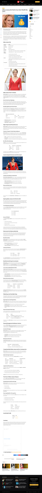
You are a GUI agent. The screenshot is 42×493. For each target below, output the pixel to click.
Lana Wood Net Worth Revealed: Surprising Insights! (15, 469)
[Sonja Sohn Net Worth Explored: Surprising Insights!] (6, 466)
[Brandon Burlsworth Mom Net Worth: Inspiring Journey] (31, 11)
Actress (30, 26)
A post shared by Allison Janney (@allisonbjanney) (12, 449)
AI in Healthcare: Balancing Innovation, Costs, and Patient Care (23, 483)
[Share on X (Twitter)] (25, 13)
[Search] (39, 4)
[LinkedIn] (1, 34)
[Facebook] (1, 30)
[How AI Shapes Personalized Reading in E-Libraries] (16, 480)
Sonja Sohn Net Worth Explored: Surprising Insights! (6, 469)
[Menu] (2, 4)
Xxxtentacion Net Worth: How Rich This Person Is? (36, 17)
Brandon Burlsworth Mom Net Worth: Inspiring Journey (36, 11)
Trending (18, 4)
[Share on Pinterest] (26, 13)
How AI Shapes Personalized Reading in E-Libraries (22, 480)
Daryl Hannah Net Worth (16, 452)
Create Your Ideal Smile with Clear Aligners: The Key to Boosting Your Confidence (22, 487)
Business (11, 4)
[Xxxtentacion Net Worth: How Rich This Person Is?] (31, 18)
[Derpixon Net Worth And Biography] (31, 15)
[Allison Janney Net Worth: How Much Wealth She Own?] (15, 21)
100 (34, 21)
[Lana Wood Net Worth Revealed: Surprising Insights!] (15, 466)
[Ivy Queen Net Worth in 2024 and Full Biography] (24, 466)
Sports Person (31, 36)
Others (29, 4)
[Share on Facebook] (24, 13)
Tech (22, 4)
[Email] (1, 37)
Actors (30, 25)
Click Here (17, 416)
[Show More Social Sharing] (27, 13)
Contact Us (33, 4)
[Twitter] (1, 32)
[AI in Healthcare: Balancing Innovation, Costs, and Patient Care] (16, 483)
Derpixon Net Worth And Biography (36, 14)
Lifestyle (14, 4)
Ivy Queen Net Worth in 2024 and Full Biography (24, 469)
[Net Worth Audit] (21, 1)
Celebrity (25, 4)
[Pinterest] (1, 35)
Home (8, 4)
